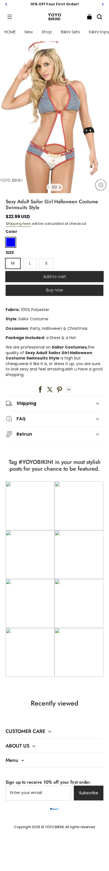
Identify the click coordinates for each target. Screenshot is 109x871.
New (29, 32)
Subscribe (88, 793)
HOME (10, 32)
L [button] (30, 263)
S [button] (46, 263)
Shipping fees (18, 223)
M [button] (13, 263)
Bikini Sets (70, 32)
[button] (9, 17)
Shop (47, 32)
